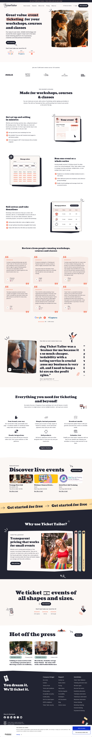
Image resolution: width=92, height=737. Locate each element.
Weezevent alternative (80, 699)
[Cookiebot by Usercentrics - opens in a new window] (8, 734)
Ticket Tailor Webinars (79, 680)
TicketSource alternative (80, 696)
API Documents (62, 699)
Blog (59, 702)
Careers (45, 682)
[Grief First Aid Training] (71, 478)
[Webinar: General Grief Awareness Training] (46, 478)
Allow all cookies (81, 728)
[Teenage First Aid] (21, 478)
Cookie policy (46, 696)
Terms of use (46, 685)
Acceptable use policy (48, 694)
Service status (62, 705)
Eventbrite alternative (79, 691)
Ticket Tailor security (48, 705)
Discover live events (79, 688)
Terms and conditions (48, 688)
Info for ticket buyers (48, 699)
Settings (18, 734)
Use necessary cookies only (81, 732)
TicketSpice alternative (80, 694)
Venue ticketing (78, 702)
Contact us (61, 680)
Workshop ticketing (79, 705)
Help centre (61, 688)
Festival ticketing (78, 707)
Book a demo (61, 682)
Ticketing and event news (80, 682)
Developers (61, 696)
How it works (26, 5)
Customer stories (16, 657)
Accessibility (61, 694)
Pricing (48, 5)
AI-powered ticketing (79, 710)
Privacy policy (46, 691)
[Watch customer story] (10, 369)
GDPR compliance (47, 702)
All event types (77, 685)
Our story (45, 680)
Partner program (62, 691)
